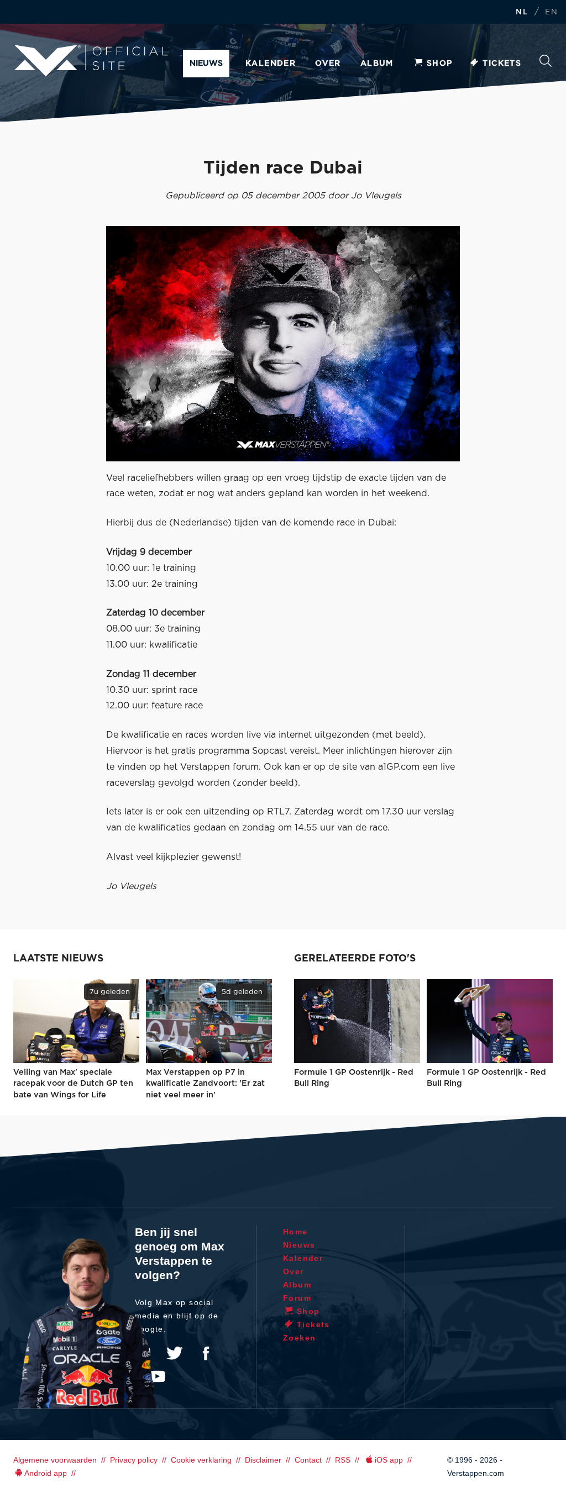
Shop (440, 63)
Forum (297, 1298)
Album (377, 63)
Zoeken (545, 64)
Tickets (502, 63)
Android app (45, 1473)
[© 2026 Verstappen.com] (283, 343)
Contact (308, 1459)
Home (295, 1231)
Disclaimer (263, 1459)
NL (522, 12)
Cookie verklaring (201, 1459)
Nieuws (206, 63)
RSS (342, 1459)
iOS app (389, 1459)
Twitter (175, 1353)
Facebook (205, 1353)
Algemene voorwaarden (55, 1459)
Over (328, 63)
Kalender (270, 63)
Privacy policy (134, 1459)
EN (551, 12)
